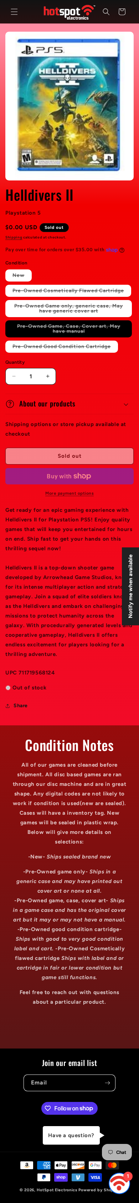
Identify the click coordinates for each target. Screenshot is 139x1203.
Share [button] (21, 706)
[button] (14, 12)
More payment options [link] (69, 493)
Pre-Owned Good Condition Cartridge (65, 348)
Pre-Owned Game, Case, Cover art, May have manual (68, 330)
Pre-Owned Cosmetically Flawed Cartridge (71, 292)
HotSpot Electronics (57, 1190)
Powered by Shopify (99, 1190)
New (22, 277)
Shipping (13, 237)
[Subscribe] (107, 1083)
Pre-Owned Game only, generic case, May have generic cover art (70, 310)
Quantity (15, 362)
